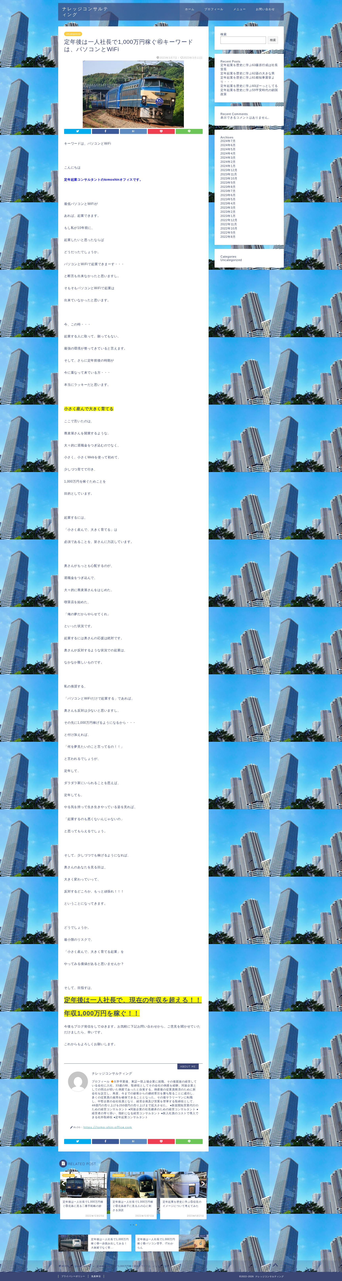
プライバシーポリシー (73, 1276)
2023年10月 (229, 178)
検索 (223, 34)
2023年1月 (228, 216)
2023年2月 (228, 211)
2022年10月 (229, 228)
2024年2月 (228, 161)
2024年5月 (228, 149)
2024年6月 (228, 145)
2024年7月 (228, 141)
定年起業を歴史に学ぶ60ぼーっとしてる (249, 85)
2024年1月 (228, 166)
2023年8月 (228, 186)
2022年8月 (228, 236)
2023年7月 (228, 191)
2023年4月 (228, 203)
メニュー (239, 9)
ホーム (190, 9)
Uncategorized (73, 34)
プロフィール (213, 9)
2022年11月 (228, 224)
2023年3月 (228, 207)
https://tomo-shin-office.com (108, 1127)
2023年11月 (228, 174)
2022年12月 (229, 220)
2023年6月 (228, 195)
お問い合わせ (265, 9)
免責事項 (96, 1276)
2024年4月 (228, 153)
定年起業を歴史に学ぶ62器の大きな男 (247, 73)
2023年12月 (229, 170)
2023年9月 (228, 182)
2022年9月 (228, 232)
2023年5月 (228, 199)
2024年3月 (228, 157)
